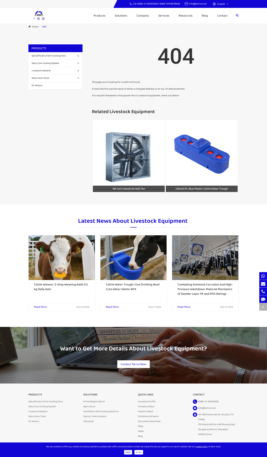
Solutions (121, 15)
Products (99, 15)
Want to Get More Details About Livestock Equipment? (133, 349)
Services (163, 15)
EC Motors (37, 85)
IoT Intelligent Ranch (94, 401)
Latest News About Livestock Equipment (133, 221)
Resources (186, 15)
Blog (205, 15)
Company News (146, 406)
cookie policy (202, 446)
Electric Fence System (94, 416)
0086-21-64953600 (147, 4)
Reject (128, 452)
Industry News (145, 411)
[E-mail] (263, 283)
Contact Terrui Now (133, 364)
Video (141, 431)
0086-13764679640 (169, 4)
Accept (139, 452)
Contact (222, 15)
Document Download (149, 421)
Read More (40, 307)
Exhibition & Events (148, 416)
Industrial (88, 421)
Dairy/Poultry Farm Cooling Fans (49, 56)
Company (142, 15)
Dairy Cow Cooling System (45, 63)
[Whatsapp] (263, 276)
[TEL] (263, 291)
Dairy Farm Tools (40, 78)
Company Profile (147, 401)
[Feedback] (263, 299)
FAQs (140, 426)
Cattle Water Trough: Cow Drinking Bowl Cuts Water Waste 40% (133, 287)
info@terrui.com (198, 4)
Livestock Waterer (41, 71)
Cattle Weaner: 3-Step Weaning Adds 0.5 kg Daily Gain (61, 287)
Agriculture (89, 406)
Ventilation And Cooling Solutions (101, 411)
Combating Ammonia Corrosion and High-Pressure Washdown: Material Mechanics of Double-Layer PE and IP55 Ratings (205, 289)
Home (35, 27)
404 (44, 27)
